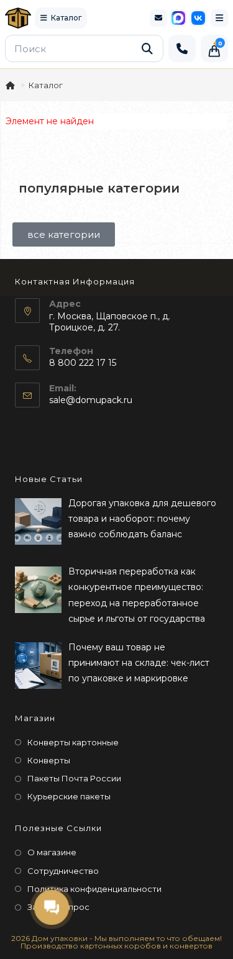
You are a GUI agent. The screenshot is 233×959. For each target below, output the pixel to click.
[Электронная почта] (158, 18)
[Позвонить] (182, 48)
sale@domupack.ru (90, 400)
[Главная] (11, 85)
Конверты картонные (73, 742)
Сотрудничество (63, 871)
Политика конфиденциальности (94, 889)
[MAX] (178, 18)
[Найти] (147, 48)
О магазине (51, 852)
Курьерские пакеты (69, 796)
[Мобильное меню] (219, 18)
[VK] (198, 18)
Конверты (48, 760)
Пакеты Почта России (74, 778)
